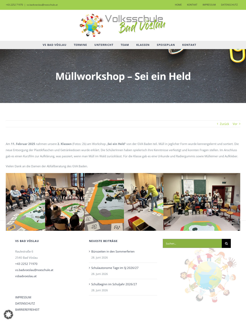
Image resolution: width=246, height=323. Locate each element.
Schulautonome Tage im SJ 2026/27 (115, 268)
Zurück (224, 124)
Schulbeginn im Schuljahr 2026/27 (114, 284)
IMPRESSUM (23, 297)
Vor (235, 124)
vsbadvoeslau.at (26, 276)
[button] (8, 314)
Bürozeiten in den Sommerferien (113, 251)
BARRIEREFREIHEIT (27, 309)
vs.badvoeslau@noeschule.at (42, 4)
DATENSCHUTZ (25, 303)
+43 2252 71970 (26, 264)
